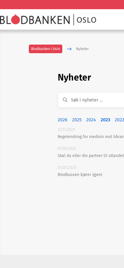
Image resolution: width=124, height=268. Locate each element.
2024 (91, 119)
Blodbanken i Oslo (45, 49)
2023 (105, 119)
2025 (77, 119)
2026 (62, 119)
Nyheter (82, 49)
